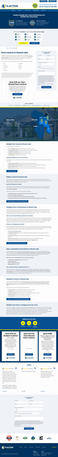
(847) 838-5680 (10, 125)
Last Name (48, 55)
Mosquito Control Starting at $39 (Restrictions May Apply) (18, 299)
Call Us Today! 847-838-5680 (48, 6)
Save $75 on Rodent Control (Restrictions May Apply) (17, 201)
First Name (39, 55)
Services (13, 10)
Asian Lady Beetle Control (37, 105)
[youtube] (54, 447)
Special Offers (36, 10)
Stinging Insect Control (27, 105)
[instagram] (53, 447)
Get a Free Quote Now (12, 171)
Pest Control (11, 105)
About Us (20, 10)
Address (39, 66)
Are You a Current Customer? (42, 62)
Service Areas (27, 10)
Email (47, 59)
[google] (56, 447)
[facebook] (52, 447)
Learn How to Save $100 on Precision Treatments (17, 243)
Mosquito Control (46, 105)
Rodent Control (18, 105)
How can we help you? (41, 70)
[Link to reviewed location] (9, 369)
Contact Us (43, 10)
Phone (39, 59)
